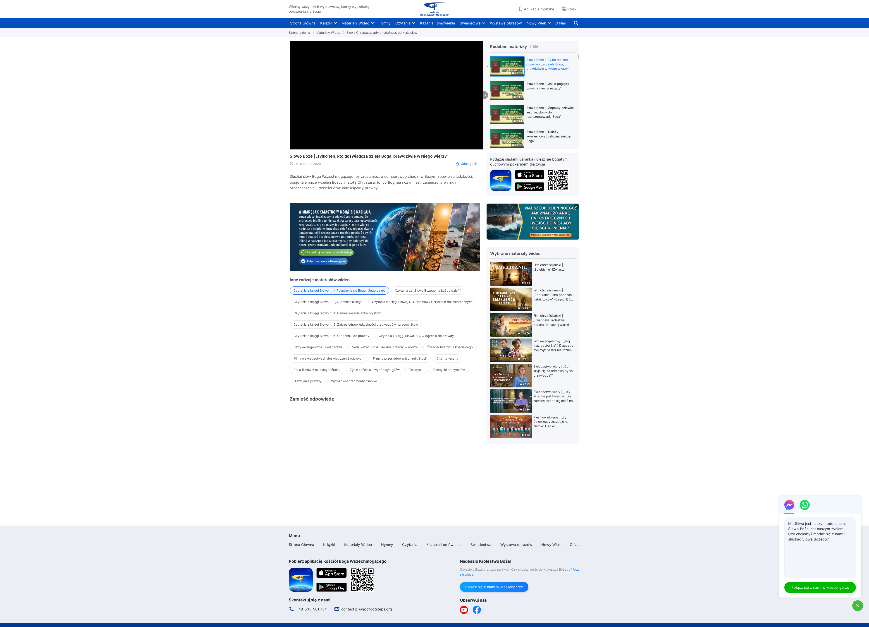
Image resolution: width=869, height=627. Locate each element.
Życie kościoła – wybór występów (375, 370)
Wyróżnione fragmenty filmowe (354, 381)
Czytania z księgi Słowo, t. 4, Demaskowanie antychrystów (337, 313)
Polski (572, 9)
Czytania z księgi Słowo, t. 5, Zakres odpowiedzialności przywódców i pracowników (356, 324)
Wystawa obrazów (506, 23)
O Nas (560, 23)
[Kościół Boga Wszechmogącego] (434, 9)
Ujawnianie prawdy (308, 381)
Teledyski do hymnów (449, 370)
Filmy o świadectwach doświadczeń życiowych (328, 358)
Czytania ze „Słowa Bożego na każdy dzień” (428, 290)
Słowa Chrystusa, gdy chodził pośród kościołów (381, 32)
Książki (326, 23)
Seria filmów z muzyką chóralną (317, 370)
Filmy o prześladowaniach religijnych (400, 358)
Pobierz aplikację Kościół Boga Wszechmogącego (338, 561)
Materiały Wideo (355, 23)
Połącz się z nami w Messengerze (494, 587)
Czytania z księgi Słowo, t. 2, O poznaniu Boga (328, 302)
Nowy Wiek (536, 23)
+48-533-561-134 (311, 609)
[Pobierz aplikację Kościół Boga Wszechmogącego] (500, 180)
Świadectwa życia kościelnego (450, 347)
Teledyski (416, 370)
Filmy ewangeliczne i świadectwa (318, 347)
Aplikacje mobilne (539, 9)
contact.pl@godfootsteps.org (366, 609)
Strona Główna (302, 23)
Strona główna (299, 32)
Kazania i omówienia (437, 23)
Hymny (385, 23)
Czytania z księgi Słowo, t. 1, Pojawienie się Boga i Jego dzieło (339, 290)
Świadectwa (470, 23)
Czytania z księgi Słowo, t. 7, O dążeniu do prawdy (416, 336)
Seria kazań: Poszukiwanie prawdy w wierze (385, 347)
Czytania (403, 23)
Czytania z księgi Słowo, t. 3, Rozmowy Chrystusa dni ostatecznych (422, 302)
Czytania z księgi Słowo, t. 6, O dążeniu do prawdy (331, 336)
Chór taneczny (447, 358)
